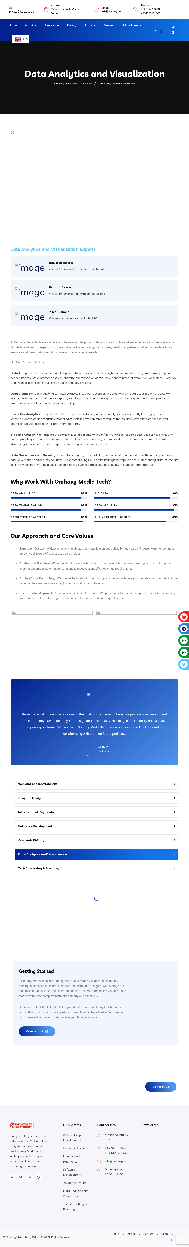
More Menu (131, 25)
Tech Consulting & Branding (38, 868)
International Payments (36, 812)
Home (13, 25)
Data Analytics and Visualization (42, 854)
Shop (164, 1234)
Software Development (35, 826)
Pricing (71, 25)
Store (88, 25)
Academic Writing (31, 840)
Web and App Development (38, 784)
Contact (109, 25)
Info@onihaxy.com (112, 11)
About (29, 25)
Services (50, 25)
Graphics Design (30, 798)
